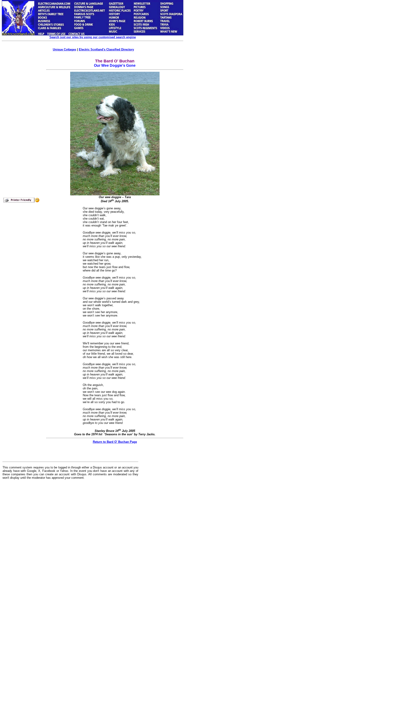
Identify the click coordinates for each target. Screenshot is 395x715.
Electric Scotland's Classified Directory (106, 49)
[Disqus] (70, 540)
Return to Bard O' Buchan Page (115, 442)
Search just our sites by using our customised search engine (92, 37)
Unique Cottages (64, 49)
